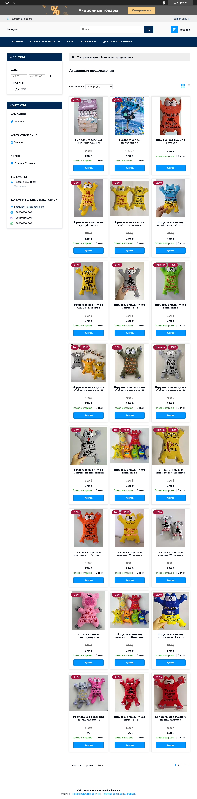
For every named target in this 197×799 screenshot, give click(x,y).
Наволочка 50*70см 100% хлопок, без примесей (88, 143)
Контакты (88, 41)
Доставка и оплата (117, 41)
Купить (89, 168)
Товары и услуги (42, 41)
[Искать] (148, 29)
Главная (16, 41)
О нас (70, 41)
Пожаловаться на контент (86, 793)
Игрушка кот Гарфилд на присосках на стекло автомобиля (88, 720)
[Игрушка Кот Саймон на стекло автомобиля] (171, 116)
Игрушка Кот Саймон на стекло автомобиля (170, 143)
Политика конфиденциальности (119, 793)
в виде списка (188, 86)
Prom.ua (115, 790)
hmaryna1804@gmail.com (29, 207)
